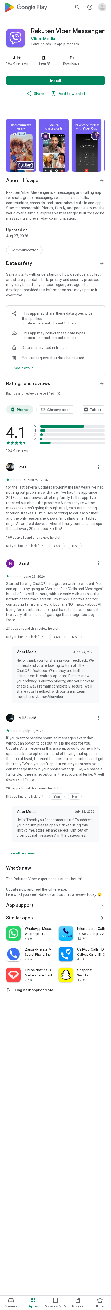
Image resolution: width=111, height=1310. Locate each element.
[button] (48, 63)
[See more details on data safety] (24, 368)
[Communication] (24, 250)
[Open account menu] (102, 7)
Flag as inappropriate (29, 989)
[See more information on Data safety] (102, 263)
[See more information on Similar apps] (102, 918)
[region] (55, 60)
